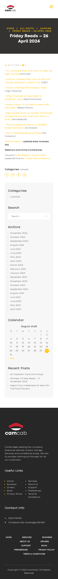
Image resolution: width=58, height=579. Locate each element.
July (15, 249)
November (18, 233)
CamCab (45, 28)
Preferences (34, 491)
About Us (33, 484)
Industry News (12, 141)
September (19, 241)
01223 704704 (15, 518)
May (15, 257)
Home (10, 28)
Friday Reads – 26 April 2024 (30, 155)
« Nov (11, 358)
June (15, 253)
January (17, 273)
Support (32, 487)
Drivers (11, 487)
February (18, 269)
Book (10, 491)
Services (32, 481)
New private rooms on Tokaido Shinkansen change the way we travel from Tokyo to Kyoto (29, 116)
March (16, 265)
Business (11, 484)
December (18, 277)
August (17, 245)
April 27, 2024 (13, 65)
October (17, 237)
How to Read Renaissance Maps (23, 133)
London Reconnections (37, 158)
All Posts (27, 28)
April (15, 261)
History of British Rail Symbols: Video (26, 88)
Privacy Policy (14, 494)
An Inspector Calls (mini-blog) (26, 374)
